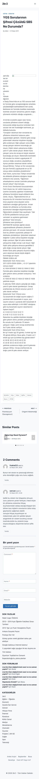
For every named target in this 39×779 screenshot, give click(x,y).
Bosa (30, 757)
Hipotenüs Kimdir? (9, 682)
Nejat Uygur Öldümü (10, 618)
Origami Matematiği (29, 410)
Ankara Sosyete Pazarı (11, 631)
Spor (4, 739)
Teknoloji (5, 742)
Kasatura (5, 716)
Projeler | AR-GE (8, 734)
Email (6, 590)
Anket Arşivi (11, 757)
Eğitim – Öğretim (8, 699)
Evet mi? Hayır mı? (24, 760)
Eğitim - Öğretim (8, 13)
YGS (11, 399)
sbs (17, 395)
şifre (23, 395)
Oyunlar (5, 731)
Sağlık (4, 737)
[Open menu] (35, 3)
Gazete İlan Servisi (9, 705)
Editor (6, 31)
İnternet (5, 714)
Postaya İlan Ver (8, 635)
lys (12, 395)
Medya (4, 722)
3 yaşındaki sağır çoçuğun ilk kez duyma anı (19, 648)
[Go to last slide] (5, 437)
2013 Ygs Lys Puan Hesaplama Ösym (16, 628)
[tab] (15, 445)
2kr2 (4, 696)
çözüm (6, 395)
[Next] (33, 437)
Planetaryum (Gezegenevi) (7, 411)
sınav (29, 395)
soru (5, 399)
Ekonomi (5, 702)
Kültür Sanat (7, 719)
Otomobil (5, 728)
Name (7, 581)
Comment (8, 554)
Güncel (5, 708)
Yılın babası (6, 652)
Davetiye (11, 760)
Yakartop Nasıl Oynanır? (16, 435)
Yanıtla (6, 480)
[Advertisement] (19, 54)
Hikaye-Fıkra (7, 711)
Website (7, 600)
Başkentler (22, 757)
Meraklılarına (7, 725)
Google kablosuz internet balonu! (14, 645)
